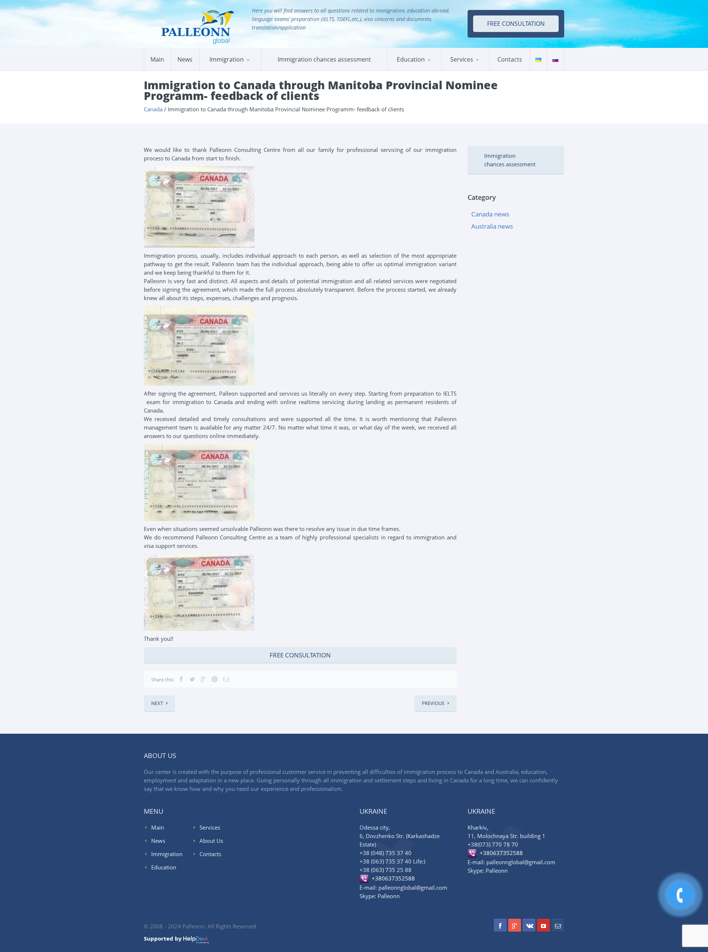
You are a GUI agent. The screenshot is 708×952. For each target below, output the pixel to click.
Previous (433, 703)
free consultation (516, 24)
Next (157, 703)
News (184, 59)
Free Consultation (300, 655)
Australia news (492, 226)
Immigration (167, 854)
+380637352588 (392, 878)
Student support (477, 69)
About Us (211, 840)
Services (461, 59)
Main (157, 59)
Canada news (490, 214)
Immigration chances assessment (324, 59)
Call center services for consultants (476, 67)
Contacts (509, 59)
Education (411, 59)
